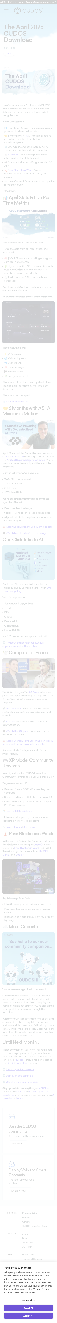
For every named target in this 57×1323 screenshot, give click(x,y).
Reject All (28, 1308)
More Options (28, 1300)
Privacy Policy (14, 1289)
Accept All (28, 1315)
